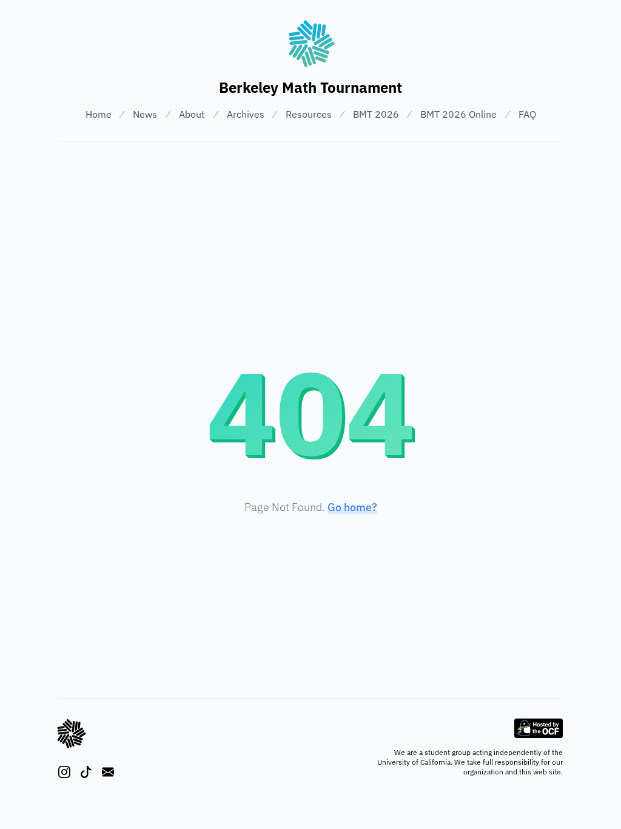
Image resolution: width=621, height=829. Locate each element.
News (145, 114)
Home (99, 114)
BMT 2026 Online (458, 114)
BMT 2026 (376, 114)
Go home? (352, 507)
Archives (245, 114)
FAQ (527, 114)
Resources (309, 114)
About (192, 114)
